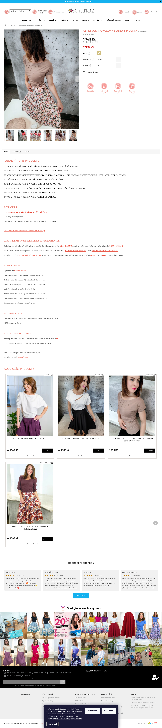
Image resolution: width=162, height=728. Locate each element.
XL (33, 456)
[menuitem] (28, 20)
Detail (48, 450)
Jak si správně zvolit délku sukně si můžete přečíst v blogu (24, 230)
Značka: (89, 34)
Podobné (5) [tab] (17, 152)
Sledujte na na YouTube (14, 676)
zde (74, 714)
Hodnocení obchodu (81, 562)
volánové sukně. (23, 357)
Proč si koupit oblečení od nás (51, 698)
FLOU (104, 255)
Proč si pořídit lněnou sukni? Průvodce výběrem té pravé (143, 698)
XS (20, 456)
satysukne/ (68, 673)
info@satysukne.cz (12, 673)
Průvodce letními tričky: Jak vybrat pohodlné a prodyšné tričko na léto (142, 707)
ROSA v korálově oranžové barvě (30, 255)
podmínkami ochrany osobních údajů (43, 685)
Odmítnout (92, 711)
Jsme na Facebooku (56, 673)
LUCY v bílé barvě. (116, 246)
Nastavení (52, 724)
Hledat (29, 11)
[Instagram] (118, 89)
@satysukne (27, 676)
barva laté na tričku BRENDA (75, 251)
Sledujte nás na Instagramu (84, 608)
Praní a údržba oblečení (82, 704)
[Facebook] (104, 89)
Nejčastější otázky (47, 701)
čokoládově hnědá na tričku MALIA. (105, 251)
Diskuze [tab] (27, 152)
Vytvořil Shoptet (142, 723)
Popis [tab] (6, 152)
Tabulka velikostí (80, 698)
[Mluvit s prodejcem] (90, 89)
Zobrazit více (81, 596)
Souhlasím (108, 711)
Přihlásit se (62, 682)
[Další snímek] (77, 79)
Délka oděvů (79, 701)
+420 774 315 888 (26, 673)
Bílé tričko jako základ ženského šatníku (143, 703)
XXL (38, 456)
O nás (43, 704)
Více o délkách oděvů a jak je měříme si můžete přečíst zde (26, 212)
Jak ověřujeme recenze (108, 698)
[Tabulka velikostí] (132, 89)
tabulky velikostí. (20, 271)
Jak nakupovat (105, 704)
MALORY (94, 255)
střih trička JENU (66, 246)
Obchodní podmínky (107, 701)
